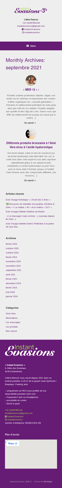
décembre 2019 (13, 283)
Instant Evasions (32, 29)
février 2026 (11, 244)
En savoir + (30, 123)
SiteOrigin (47, 482)
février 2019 (11, 287)
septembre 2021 (13, 270)
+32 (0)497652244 (31, 23)
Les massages (13, 322)
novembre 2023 (13, 261)
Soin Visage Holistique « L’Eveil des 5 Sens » (28, 199)
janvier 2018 (12, 296)
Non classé (11, 331)
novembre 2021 (13, 266)
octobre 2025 (12, 248)
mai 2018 (10, 292)
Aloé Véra (11, 313)
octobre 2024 (12, 252)
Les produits (12, 326)
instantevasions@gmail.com (31, 26)
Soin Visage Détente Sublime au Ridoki (25, 211)
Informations (12, 318)
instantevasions (32, 32)
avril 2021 (10, 274)
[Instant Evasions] (31, 10)
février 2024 (11, 257)
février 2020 (11, 279)
